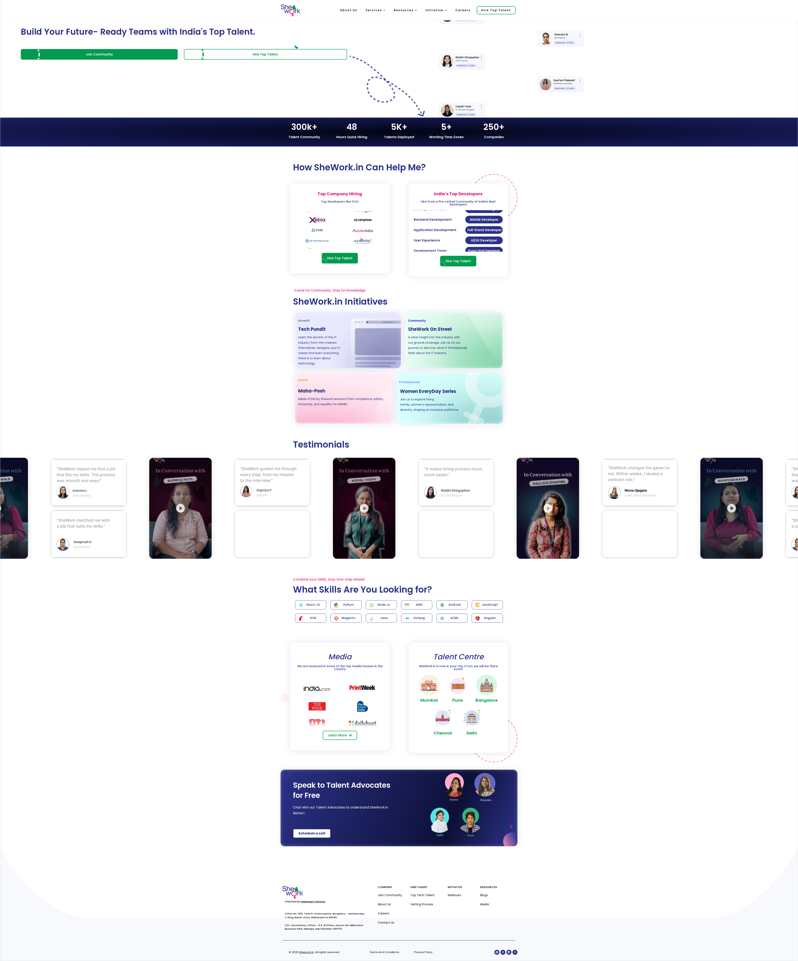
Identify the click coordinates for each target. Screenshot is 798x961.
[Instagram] (502, 952)
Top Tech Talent (422, 895)
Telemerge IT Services (312, 901)
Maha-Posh (311, 391)
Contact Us (386, 922)
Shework (305, 952)
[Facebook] (496, 952)
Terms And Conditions (384, 952)
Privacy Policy (423, 952)
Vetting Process (421, 904)
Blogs (484, 895)
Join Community (390, 895)
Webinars (454, 895)
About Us (384, 904)
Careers (383, 913)
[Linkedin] (508, 952)
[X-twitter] (514, 952)
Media (484, 904)
